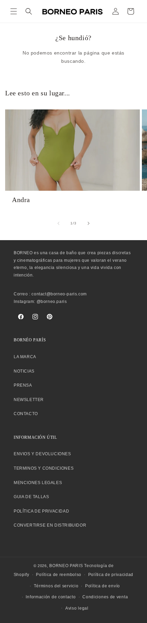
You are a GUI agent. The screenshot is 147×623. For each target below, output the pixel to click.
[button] (13, 11)
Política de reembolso (58, 574)
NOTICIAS (24, 371)
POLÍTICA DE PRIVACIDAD (41, 511)
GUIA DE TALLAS (31, 496)
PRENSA (23, 385)
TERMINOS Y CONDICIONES (44, 468)
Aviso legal (77, 608)
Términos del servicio (56, 586)
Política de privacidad (110, 574)
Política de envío (102, 586)
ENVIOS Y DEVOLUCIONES (42, 453)
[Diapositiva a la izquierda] (58, 223)
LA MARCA (25, 356)
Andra (21, 199)
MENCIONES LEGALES (38, 482)
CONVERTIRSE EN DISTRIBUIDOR (50, 525)
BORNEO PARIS (66, 565)
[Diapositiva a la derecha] (88, 223)
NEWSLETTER (29, 399)
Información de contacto (51, 597)
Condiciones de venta (105, 597)
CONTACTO (26, 413)
